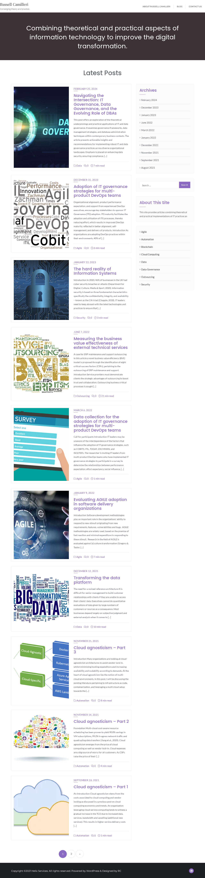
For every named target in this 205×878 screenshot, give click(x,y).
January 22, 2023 (85, 262)
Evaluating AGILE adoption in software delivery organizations (100, 504)
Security (80, 317)
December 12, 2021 (86, 571)
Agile (79, 247)
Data (79, 165)
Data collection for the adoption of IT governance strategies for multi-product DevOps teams (100, 423)
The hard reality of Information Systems (95, 271)
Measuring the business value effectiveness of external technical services (101, 343)
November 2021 (150, 152)
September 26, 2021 (86, 780)
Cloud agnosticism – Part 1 (101, 787)
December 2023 (149, 107)
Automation (82, 700)
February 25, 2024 (86, 88)
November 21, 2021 (86, 641)
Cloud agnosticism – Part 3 (99, 650)
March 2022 (147, 130)
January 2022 (148, 137)
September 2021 (150, 160)
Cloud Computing (150, 254)
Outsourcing (83, 395)
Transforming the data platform (97, 580)
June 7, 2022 (81, 331)
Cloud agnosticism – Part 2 (101, 721)
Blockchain (147, 246)
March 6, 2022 (83, 410)
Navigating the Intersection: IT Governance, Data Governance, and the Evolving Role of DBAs (95, 104)
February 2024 (149, 100)
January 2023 (148, 115)
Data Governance (150, 269)
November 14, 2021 (86, 714)
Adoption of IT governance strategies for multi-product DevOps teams (100, 191)
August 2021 (148, 167)
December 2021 (149, 145)
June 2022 (146, 122)
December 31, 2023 (86, 179)
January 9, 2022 (84, 492)
